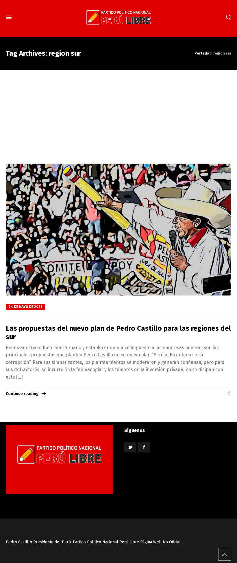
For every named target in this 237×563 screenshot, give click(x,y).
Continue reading (22, 393)
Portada (202, 53)
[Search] (227, 17)
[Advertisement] (118, 113)
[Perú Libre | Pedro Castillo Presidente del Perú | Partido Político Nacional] (118, 17)
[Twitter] (130, 447)
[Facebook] (144, 447)
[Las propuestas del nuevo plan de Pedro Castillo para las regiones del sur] (118, 230)
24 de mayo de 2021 (25, 307)
